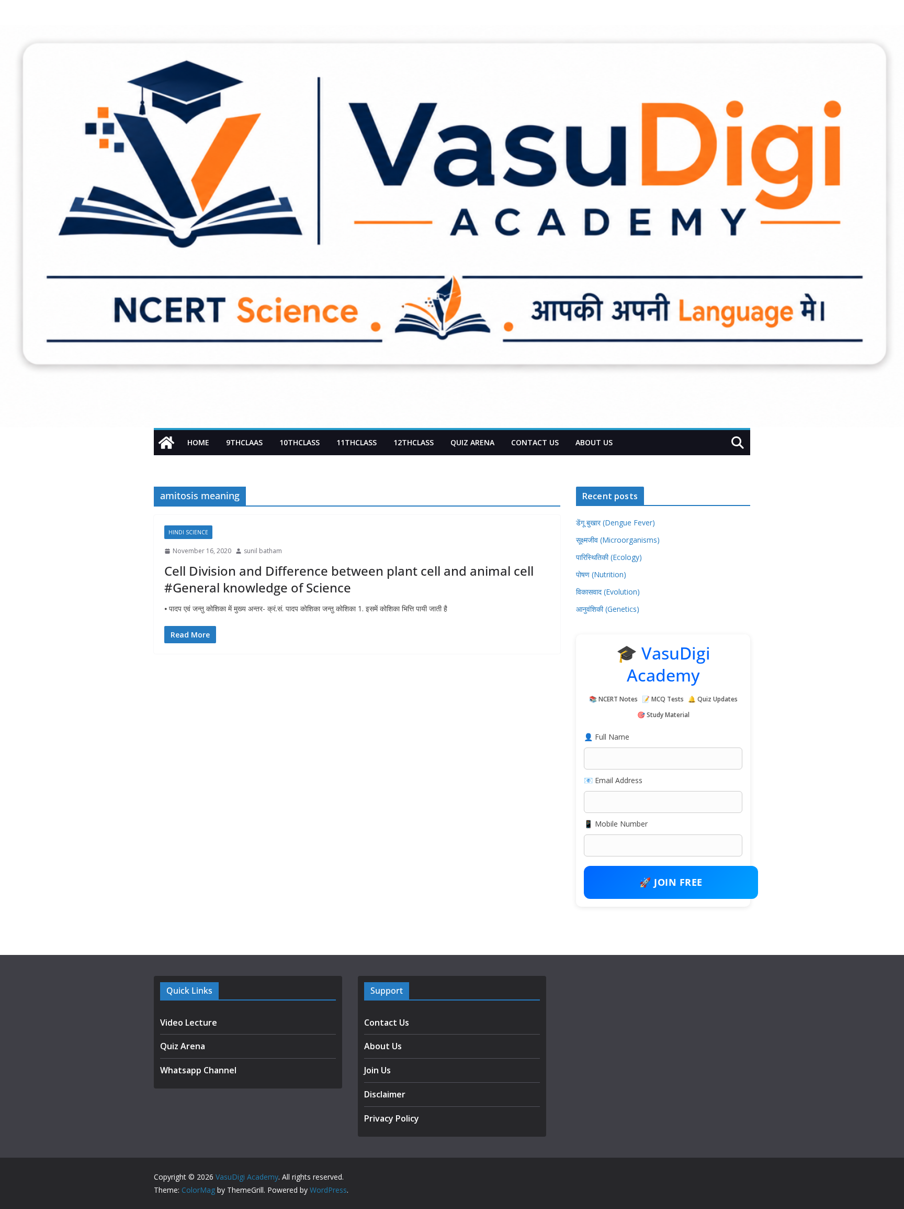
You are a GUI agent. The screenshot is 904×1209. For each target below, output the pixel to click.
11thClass (356, 442)
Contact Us (535, 442)
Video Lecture (188, 1022)
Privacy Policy (391, 1118)
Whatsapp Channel (198, 1070)
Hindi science (188, 532)
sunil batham (263, 550)
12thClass (413, 442)
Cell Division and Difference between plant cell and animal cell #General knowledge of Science (349, 579)
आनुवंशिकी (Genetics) (607, 609)
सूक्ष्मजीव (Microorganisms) (618, 540)
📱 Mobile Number (616, 824)
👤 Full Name (606, 737)
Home (198, 442)
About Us (594, 442)
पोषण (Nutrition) (601, 574)
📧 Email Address (613, 780)
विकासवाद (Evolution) (608, 592)
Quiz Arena (472, 442)
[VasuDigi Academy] (166, 442)
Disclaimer (384, 1094)
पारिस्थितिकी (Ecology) (609, 557)
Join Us (377, 1070)
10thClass (299, 442)
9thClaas (244, 442)
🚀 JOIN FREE (671, 882)
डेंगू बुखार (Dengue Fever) (615, 522)
